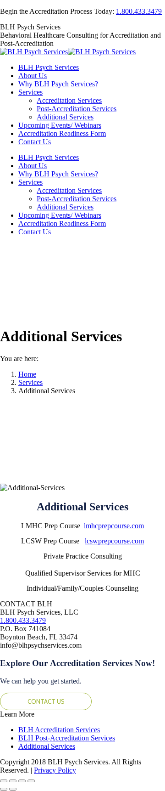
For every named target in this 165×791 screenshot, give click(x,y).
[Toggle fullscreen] (22, 781)
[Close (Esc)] (3, 781)
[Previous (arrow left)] (3, 789)
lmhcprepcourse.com (114, 526)
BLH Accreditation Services (59, 730)
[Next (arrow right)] (12, 789)
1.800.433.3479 (139, 11)
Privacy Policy (55, 770)
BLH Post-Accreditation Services (66, 738)
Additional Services (46, 746)
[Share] (12, 781)
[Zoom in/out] (31, 781)
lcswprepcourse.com (114, 541)
